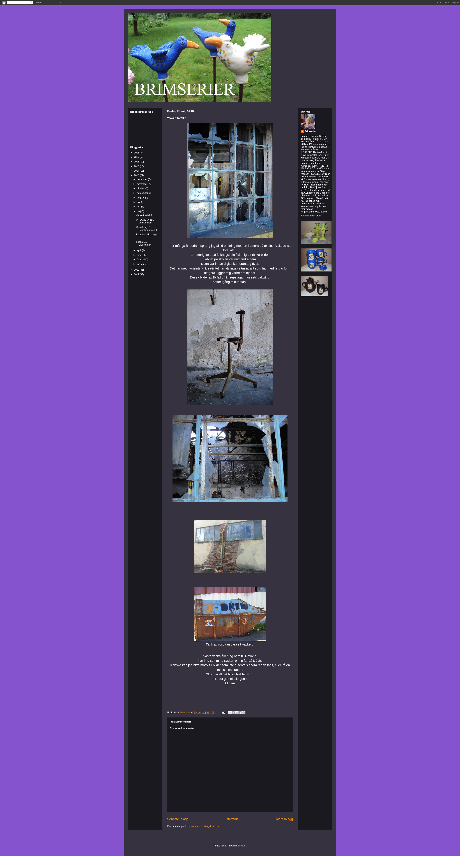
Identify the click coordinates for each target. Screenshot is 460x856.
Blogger (242, 845)
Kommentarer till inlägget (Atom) (202, 826)
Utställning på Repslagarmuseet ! (147, 228)
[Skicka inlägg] (223, 712)
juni (139, 206)
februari (141, 259)
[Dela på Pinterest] (243, 712)
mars (140, 255)
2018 (137, 152)
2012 (137, 269)
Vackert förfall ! (144, 215)
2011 (137, 274)
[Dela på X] (237, 712)
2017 (137, 157)
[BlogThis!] (233, 712)
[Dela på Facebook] (240, 712)
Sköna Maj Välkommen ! (144, 243)
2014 (137, 170)
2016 (137, 161)
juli (139, 202)
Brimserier (310, 131)
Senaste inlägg (177, 819)
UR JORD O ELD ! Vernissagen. (145, 221)
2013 (137, 175)
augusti (141, 197)
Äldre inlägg (284, 819)
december (142, 179)
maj (139, 211)
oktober (141, 188)
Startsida (232, 819)
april (139, 250)
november (142, 184)
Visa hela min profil (311, 215)
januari (140, 264)
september (143, 193)
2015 (137, 166)
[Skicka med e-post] (230, 712)
